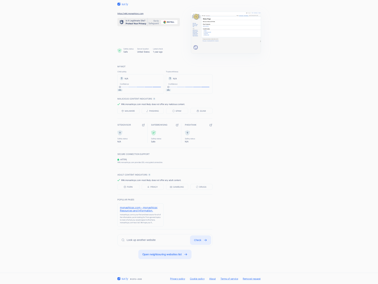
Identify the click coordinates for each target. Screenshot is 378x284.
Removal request (252, 278)
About (212, 278)
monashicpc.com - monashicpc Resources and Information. (139, 209)
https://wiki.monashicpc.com (130, 13)
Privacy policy (177, 278)
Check (197, 240)
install (170, 22)
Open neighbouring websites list (162, 254)
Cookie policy (197, 278)
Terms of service (229, 278)
